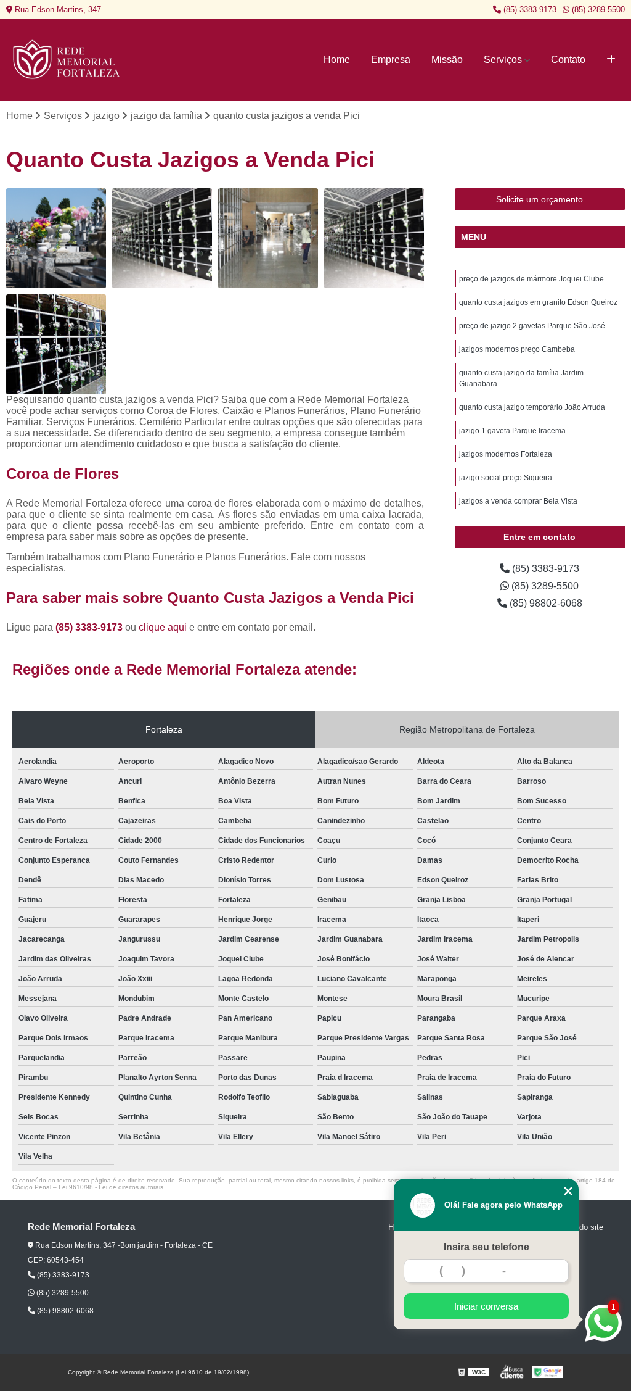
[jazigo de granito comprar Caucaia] (56, 344)
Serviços (503, 59)
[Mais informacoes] (611, 60)
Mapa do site (580, 1227)
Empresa (390, 59)
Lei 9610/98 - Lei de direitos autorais (111, 1187)
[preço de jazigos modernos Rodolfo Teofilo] (56, 238)
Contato (568, 59)
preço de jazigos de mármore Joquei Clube (531, 279)
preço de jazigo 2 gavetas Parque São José (532, 326)
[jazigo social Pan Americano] (268, 238)
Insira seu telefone (486, 1247)
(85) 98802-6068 (544, 603)
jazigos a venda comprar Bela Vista (518, 501)
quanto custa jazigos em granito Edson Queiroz (538, 302)
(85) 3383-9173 (528, 9)
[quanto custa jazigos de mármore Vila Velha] (374, 238)
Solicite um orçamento (539, 199)
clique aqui (163, 627)
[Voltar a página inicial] (67, 59)
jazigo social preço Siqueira (505, 477)
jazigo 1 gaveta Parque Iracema (512, 430)
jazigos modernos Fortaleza (505, 454)
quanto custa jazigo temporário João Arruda (532, 407)
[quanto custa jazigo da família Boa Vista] (162, 238)
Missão (447, 59)
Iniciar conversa (486, 1306)
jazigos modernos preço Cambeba (517, 349)
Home (337, 59)
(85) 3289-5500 (597, 9)
